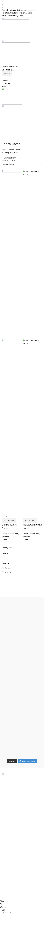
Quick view (4, 511)
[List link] (22, 797)
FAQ (3, 874)
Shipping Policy (8, 850)
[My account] (2, 77)
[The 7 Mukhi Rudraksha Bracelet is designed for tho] (22, 678)
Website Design (25, 893)
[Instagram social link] (20, 134)
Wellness (5, 536)
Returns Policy (7, 846)
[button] (9, 520)
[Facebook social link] (18, 134)
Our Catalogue (7, 882)
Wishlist (5, 869)
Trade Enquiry (7, 878)
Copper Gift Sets (8, 827)
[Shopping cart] (2, 123)
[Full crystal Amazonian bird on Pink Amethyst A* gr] (22, 708)
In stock (7, 572)
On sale (7, 568)
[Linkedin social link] (23, 134)
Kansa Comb (13, 534)
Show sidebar (10, 158)
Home (4, 150)
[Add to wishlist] (10, 511)
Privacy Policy (7, 842)
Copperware (7, 819)
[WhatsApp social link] (26, 134)
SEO (15, 893)
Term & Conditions (9, 854)
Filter (5, 553)
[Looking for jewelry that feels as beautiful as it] (22, 735)
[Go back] (4, 139)
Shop (4, 865)
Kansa (4, 534)
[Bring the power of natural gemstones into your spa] (22, 625)
